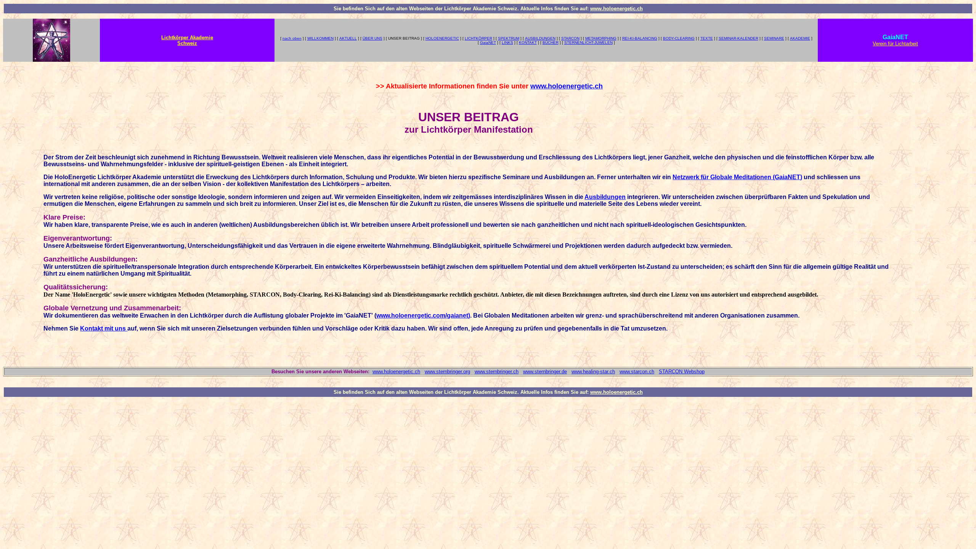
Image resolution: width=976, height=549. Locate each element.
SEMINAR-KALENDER (738, 38)
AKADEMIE (800, 38)
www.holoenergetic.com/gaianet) (423, 315)
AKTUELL (348, 38)
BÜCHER (551, 42)
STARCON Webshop (682, 371)
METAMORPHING (600, 38)
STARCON (570, 38)
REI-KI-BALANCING (639, 38)
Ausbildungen (605, 197)
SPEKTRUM (508, 38)
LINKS (507, 42)
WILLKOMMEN (320, 38)
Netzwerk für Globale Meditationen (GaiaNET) (737, 177)
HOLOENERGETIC (442, 38)
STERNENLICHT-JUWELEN (588, 42)
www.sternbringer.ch (496, 371)
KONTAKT (528, 42)
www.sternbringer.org (447, 371)
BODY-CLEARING (679, 38)
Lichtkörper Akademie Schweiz (187, 40)
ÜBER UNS (372, 38)
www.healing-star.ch (593, 371)
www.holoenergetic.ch (616, 8)
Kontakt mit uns (103, 328)
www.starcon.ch (637, 371)
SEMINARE (774, 38)
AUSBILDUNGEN (540, 38)
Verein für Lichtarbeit (895, 44)
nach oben (292, 38)
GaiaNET (488, 42)
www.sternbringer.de (545, 371)
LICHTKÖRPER (478, 38)
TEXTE (706, 38)
